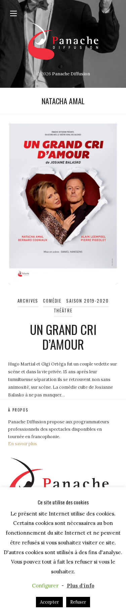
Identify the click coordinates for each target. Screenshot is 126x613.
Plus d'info (80, 585)
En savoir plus (22, 444)
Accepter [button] (49, 602)
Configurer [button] (45, 585)
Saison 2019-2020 (87, 301)
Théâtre (63, 310)
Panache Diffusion (71, 74)
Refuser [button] (78, 602)
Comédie (52, 301)
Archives (28, 301)
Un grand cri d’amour (63, 336)
